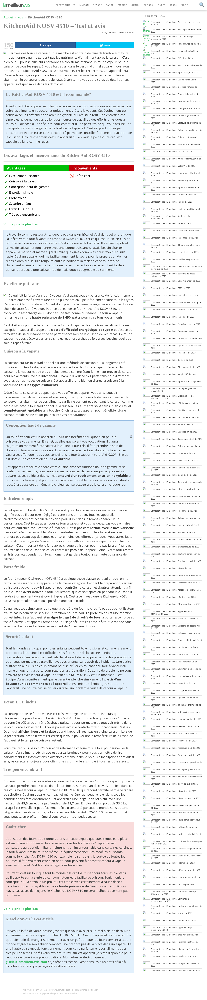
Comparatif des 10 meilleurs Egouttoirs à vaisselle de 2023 (176, 670)
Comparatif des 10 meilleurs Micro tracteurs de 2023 (176, 798)
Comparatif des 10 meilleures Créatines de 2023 (173, 791)
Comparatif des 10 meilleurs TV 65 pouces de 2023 (174, 424)
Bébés (173, 5)
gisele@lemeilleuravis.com (26, 962)
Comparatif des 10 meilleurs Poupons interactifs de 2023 (175, 504)
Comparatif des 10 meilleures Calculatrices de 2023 (175, 295)
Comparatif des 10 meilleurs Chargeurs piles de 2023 (176, 489)
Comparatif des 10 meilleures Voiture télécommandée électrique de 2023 (176, 267)
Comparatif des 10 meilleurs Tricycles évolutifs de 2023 (174, 785)
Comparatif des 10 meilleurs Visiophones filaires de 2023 (175, 964)
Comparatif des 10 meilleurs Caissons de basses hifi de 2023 (175, 626)
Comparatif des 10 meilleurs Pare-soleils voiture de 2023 (175, 95)
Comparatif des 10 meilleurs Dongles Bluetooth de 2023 (174, 52)
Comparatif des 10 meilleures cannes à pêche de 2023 (176, 877)
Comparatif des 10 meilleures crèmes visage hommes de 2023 (176, 849)
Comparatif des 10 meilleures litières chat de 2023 (174, 654)
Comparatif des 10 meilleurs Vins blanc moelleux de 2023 (175, 145)
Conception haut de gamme (29, 187)
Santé (110, 5)
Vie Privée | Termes (32, 989)
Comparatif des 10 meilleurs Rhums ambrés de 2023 (175, 604)
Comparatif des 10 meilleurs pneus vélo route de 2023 (176, 338)
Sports (148, 5)
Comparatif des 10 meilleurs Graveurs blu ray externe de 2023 (176, 856)
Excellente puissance (24, 176)
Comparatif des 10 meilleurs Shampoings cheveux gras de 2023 (174, 389)
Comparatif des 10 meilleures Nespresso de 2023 (174, 309)
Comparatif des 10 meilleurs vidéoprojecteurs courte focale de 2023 (176, 713)
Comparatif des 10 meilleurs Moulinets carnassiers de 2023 (176, 777)
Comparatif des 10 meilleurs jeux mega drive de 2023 (176, 719)
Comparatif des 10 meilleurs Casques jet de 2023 (174, 431)
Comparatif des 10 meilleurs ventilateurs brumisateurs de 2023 (170, 900)
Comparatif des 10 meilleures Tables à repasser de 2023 (175, 260)
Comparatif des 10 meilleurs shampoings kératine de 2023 (176, 174)
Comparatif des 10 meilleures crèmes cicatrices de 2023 (174, 943)
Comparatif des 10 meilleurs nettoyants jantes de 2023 (174, 828)
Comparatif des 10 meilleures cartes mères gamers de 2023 (176, 540)
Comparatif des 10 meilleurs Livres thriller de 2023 (175, 252)
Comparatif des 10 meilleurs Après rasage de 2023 (174, 72)
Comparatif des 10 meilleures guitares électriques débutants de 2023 (174, 892)
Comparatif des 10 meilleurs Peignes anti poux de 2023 (174, 138)
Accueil (9, 17)
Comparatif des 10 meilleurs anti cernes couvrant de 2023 (175, 634)
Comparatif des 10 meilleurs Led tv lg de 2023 (172, 884)
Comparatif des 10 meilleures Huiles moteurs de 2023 (176, 194)
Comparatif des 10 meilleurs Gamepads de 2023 (173, 453)
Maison (84, 5)
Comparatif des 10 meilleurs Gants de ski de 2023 (174, 475)
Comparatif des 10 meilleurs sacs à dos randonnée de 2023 (176, 677)
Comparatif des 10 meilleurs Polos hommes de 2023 (175, 446)
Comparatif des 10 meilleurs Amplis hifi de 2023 (173, 374)
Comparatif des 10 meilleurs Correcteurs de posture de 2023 (175, 102)
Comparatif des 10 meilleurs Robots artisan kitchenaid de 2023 (176, 131)
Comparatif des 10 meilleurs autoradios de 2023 (173, 532)
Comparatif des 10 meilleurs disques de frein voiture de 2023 (176, 950)
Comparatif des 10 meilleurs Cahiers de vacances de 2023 (175, 519)
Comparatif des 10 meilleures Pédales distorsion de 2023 (175, 727)
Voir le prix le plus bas (21, 224)
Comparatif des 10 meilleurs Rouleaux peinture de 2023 (174, 181)
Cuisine (122, 5)
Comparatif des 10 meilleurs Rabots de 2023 (171, 201)
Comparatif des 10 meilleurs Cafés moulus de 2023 (175, 230)
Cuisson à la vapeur (23, 181)
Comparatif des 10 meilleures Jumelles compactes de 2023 (176, 346)
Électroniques (65, 5)
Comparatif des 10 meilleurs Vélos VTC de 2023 (173, 166)
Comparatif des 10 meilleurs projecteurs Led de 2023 (176, 834)
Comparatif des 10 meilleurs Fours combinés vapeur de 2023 (175, 820)
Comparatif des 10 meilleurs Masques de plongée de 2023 (176, 591)
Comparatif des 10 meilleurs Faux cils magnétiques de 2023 (176, 66)
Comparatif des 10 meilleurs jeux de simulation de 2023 (174, 813)
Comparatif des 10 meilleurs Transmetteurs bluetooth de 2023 (176, 483)
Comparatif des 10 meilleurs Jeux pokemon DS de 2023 (174, 662)
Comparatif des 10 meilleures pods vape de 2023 (174, 510)
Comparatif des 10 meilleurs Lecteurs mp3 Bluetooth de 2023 (176, 210)
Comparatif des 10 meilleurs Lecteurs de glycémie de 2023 (176, 124)
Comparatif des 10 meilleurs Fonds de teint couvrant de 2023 (175, 468)
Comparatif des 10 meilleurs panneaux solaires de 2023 (174, 619)
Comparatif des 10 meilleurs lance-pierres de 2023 (175, 920)
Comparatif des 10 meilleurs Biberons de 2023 (172, 223)
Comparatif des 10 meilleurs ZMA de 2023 (170, 288)
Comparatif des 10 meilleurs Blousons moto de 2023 (175, 367)
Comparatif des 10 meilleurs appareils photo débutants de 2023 (172, 612)
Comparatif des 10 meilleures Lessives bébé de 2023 (175, 582)
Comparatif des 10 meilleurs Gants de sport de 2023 (175, 755)
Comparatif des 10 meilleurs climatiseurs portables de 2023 (176, 763)
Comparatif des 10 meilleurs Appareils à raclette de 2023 (175, 188)
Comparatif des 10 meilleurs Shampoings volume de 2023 (175, 770)
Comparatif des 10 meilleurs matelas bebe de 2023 (175, 525)
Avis (21, 17)
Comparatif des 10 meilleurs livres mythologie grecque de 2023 (172, 37)
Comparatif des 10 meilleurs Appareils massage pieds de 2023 (176, 382)
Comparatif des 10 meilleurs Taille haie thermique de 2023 (176, 706)
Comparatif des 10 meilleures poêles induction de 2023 (174, 698)
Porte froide (17, 198)
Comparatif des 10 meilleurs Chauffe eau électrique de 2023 (175, 246)
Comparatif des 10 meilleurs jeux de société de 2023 (175, 970)
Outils (135, 5)
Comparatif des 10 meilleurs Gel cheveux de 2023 (174, 151)
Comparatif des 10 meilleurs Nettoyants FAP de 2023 (175, 108)
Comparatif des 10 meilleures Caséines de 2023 (173, 352)
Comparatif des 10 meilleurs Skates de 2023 (171, 568)
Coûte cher (82, 176)
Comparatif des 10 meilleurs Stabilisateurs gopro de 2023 (175, 411)
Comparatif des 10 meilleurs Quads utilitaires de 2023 (176, 640)
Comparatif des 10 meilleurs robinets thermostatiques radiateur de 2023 (176, 842)
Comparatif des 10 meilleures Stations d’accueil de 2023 (174, 404)
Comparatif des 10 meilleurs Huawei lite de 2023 (174, 740)
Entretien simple (21, 192)
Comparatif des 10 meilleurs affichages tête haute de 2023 (176, 30)
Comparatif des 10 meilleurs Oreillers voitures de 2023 (174, 88)
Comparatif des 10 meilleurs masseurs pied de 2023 (175, 748)
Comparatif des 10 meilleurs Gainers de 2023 (172, 360)
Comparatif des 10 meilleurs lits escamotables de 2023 (174, 734)
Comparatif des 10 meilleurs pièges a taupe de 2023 (175, 870)
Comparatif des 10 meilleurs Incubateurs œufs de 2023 (174, 648)
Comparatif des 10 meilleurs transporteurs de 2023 (175, 546)
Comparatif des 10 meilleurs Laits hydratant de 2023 (175, 281)
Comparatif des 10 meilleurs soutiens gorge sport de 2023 (175, 555)
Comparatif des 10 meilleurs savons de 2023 (171, 913)
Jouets (161, 5)
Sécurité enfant (20, 203)
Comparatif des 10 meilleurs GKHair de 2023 (172, 58)
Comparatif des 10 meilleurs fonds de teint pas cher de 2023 (175, 23)
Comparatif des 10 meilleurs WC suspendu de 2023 (175, 417)
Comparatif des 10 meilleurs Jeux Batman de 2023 (174, 237)
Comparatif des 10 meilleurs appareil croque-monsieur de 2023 (172, 928)
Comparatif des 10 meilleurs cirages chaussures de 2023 (175, 691)
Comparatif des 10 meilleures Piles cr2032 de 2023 (174, 460)
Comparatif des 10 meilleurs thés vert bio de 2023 (174, 934)
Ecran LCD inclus (21, 209)
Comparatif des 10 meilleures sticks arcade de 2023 (175, 956)
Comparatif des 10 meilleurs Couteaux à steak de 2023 (176, 439)
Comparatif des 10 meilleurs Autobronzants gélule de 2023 (176, 159)
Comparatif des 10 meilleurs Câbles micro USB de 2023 (174, 80)
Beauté (97, 5)
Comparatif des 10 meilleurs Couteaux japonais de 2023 (174, 332)
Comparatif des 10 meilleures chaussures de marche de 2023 (176, 44)
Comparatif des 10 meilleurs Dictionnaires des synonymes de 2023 (172, 397)
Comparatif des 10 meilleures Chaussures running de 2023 (176, 303)
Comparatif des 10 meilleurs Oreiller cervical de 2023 (176, 561)
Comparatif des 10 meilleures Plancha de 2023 (173, 863)
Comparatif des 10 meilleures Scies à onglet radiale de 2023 (175, 806)
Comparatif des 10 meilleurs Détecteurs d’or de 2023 (175, 324)
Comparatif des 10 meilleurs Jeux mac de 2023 (172, 316)
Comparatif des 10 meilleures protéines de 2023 (173, 683)
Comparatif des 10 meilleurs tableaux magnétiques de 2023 (176, 907)
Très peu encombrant (24, 214)
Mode (184, 5)
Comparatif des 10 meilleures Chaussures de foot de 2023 (175, 497)
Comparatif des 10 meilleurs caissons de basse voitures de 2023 (173, 274)
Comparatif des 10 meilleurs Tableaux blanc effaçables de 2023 (171, 217)
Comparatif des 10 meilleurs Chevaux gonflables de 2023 (175, 116)
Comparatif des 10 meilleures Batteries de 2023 (173, 597)
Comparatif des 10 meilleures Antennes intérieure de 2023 (176, 576)
